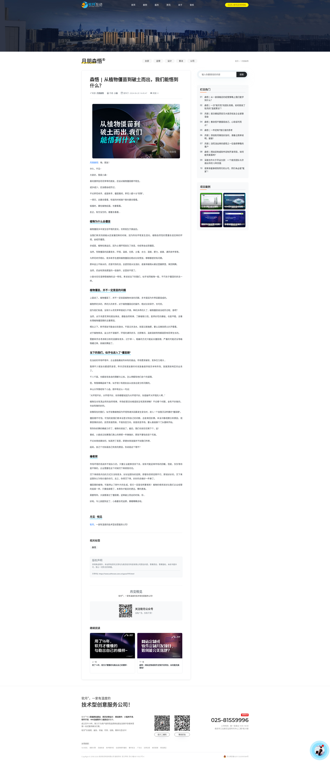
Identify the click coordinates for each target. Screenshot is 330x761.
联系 (192, 4)
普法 (181, 61)
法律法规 (147, 748)
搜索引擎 (93, 748)
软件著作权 (110, 748)
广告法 (139, 748)
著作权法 (132, 748)
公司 (192, 61)
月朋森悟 (245, 61)
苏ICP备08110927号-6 (136, 756)
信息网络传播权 (121, 748)
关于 (180, 4)
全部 (147, 61)
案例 (145, 4)
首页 (133, 4)
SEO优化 (84, 748)
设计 (170, 61)
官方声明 (125, 756)
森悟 (94, 547)
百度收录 (101, 748)
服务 (157, 4)
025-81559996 (237, 4)
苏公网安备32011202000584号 (238, 756)
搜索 (242, 74)
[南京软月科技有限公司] (91, 5)
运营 (158, 61)
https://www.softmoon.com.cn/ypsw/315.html (116, 574)
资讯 (168, 4)
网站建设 (163, 748)
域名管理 (155, 748)
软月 (92, 524)
